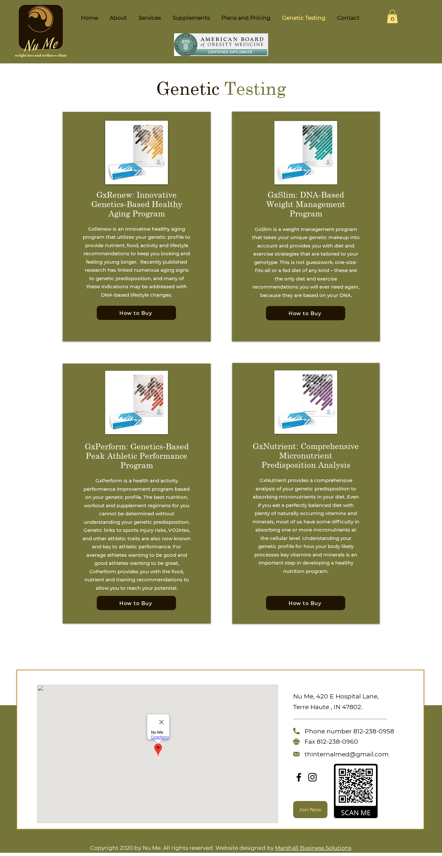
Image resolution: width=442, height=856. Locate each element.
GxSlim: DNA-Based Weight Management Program (305, 204)
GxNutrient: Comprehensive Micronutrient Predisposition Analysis (306, 455)
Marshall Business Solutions (313, 848)
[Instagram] (312, 777)
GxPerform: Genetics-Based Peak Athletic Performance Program (137, 456)
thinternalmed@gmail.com (346, 754)
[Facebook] (298, 777)
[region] (137, 227)
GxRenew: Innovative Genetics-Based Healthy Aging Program (136, 204)
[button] (392, 16)
